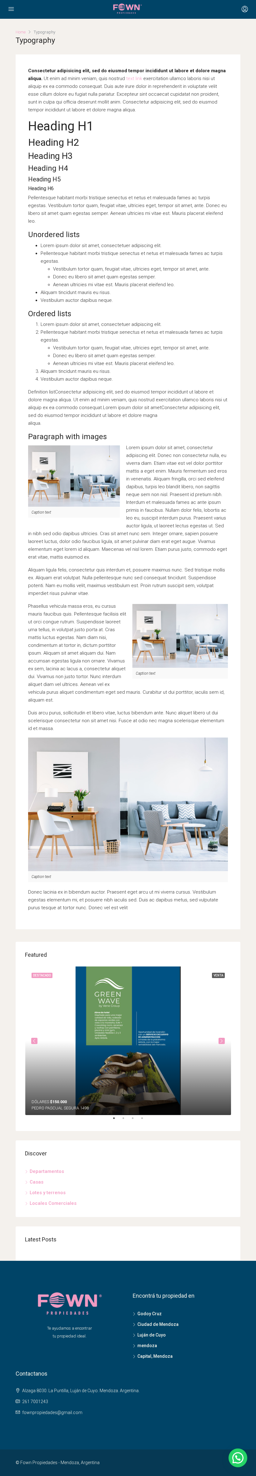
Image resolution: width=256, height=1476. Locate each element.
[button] (238, 1457)
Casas (36, 1182)
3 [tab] (136, 1121)
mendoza (147, 1345)
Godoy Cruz (149, 1313)
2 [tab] (126, 1121)
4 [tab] (145, 1121)
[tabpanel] (128, 1040)
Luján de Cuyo (151, 1334)
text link (134, 78)
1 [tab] (117, 1121)
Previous (34, 1041)
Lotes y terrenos (48, 1192)
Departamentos (47, 1171)
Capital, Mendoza (155, 1356)
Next (222, 1041)
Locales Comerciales (53, 1203)
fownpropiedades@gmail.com (52, 1412)
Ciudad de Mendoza (158, 1324)
